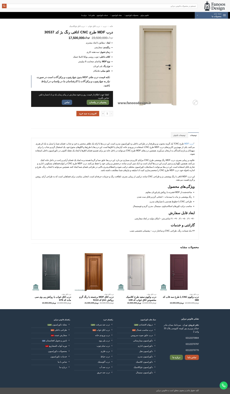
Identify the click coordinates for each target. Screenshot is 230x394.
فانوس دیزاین (144, 15)
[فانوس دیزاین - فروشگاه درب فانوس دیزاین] (214, 6)
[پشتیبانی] (224, 385)
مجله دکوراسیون (117, 15)
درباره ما (84, 15)
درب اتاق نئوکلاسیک (77, 26)
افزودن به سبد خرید (87, 113)
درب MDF (189, 144)
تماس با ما (92, 15)
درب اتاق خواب (94, 26)
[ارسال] (4, 6)
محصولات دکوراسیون (131, 15)
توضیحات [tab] (193, 135)
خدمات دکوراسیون (102, 15)
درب (104, 26)
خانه (111, 26)
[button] (211, 15)
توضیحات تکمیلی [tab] (179, 135)
